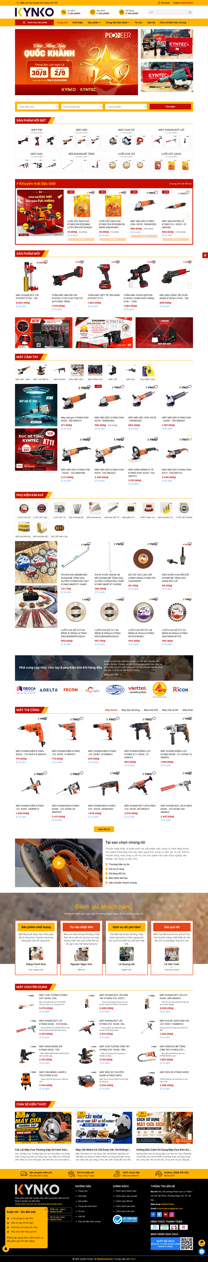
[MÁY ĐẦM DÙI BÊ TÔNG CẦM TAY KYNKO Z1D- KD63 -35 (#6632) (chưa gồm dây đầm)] (147, 1055)
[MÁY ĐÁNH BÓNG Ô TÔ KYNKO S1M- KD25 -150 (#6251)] (143, 451)
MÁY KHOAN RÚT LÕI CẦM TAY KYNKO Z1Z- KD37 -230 (113, 997)
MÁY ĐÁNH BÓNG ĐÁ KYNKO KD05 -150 (50, 1048)
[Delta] (48, 689)
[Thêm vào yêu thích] (93, 192)
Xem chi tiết (111, 674)
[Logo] (34, 12)
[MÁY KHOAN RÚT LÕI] (171, 138)
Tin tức (138, 22)
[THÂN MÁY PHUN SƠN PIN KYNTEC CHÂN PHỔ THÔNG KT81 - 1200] (139, 276)
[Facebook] (153, 1214)
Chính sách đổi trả (124, 1201)
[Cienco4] (159, 689)
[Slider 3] (76, 60)
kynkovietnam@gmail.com (170, 1208)
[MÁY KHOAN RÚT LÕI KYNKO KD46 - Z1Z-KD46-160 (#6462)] (176, 787)
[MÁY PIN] (37, 138)
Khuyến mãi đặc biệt (37, 183)
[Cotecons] (92, 689)
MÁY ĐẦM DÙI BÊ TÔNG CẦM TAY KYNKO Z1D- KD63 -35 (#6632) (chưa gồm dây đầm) (173, 1048)
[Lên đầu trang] (202, 1235)
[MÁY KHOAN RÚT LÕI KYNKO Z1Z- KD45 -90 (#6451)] (140, 787)
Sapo (133, 1258)
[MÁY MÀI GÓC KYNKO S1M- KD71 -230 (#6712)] (177, 451)
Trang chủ (62, 22)
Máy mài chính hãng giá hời (23, 1231)
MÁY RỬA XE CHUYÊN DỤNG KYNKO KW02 (111, 1074)
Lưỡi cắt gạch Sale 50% (22, 1218)
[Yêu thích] (99, 12)
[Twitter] (159, 1214)
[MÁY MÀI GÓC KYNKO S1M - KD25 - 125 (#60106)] (76, 451)
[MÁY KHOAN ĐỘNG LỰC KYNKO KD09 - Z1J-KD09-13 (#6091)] (176, 732)
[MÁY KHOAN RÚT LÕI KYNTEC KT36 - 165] (32, 276)
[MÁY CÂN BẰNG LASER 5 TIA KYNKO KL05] (26, 1081)
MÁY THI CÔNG (27, 710)
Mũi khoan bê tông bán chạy (24, 1227)
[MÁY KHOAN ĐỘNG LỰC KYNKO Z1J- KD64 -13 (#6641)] (140, 732)
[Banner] (167, 44)
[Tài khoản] (164, 3)
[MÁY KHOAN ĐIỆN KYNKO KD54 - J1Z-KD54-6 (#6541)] (31, 732)
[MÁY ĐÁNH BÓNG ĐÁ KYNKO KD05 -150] (26, 1055)
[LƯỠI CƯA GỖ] (126, 162)
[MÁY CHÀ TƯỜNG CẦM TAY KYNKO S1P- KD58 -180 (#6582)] (86, 1055)
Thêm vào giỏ (78, 222)
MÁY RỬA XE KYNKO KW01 (174, 1072)
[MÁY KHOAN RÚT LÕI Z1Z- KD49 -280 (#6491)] (147, 1004)
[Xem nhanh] (89, 222)
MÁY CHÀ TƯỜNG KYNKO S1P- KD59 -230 (53, 997)
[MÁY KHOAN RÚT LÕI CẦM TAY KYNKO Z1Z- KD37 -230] (86, 1004)
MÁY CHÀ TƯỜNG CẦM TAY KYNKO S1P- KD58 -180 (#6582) (114, 1048)
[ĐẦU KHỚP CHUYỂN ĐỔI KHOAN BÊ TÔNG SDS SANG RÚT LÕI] (177, 556)
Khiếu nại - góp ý (58, 1210)
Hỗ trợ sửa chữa (57, 1218)
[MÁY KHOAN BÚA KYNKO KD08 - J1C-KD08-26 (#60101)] (67, 787)
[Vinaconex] (115, 689)
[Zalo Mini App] (172, 1243)
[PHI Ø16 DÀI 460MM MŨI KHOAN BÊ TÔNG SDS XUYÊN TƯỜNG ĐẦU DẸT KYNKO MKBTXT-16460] (76, 556)
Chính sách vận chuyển (126, 1196)
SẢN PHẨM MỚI (28, 253)
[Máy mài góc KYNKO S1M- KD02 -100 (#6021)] (76, 399)
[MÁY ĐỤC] (37, 162)
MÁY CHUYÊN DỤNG (31, 987)
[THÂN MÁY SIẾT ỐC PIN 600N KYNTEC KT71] (104, 276)
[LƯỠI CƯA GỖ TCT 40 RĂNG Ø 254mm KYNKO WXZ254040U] (143, 612)
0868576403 (167, 1204)
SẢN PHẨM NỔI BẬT (31, 120)
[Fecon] (70, 689)
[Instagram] (171, 1214)
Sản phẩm (93, 22)
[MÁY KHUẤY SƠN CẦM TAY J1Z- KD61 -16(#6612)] (147, 1029)
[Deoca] (26, 689)
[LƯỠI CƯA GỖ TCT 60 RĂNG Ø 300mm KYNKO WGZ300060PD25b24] (76, 612)
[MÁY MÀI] (81, 138)
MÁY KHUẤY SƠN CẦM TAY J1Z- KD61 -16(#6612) (174, 1022)
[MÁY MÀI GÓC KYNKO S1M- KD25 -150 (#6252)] (109, 451)
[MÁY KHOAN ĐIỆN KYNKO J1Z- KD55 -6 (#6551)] (67, 732)
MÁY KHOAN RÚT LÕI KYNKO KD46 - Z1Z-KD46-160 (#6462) (53, 1022)
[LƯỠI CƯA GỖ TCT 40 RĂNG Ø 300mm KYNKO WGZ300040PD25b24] (109, 612)
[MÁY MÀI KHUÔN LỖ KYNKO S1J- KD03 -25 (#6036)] (175, 204)
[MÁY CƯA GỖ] (126, 138)
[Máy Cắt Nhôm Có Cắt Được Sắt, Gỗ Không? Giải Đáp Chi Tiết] (104, 1128)
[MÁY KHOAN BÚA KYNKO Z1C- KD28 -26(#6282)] (104, 787)
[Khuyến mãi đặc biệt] (40, 213)
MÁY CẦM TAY (27, 357)
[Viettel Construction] (137, 689)
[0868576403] (183, 3)
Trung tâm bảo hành (117, 22)
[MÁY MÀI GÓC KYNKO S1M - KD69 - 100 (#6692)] (177, 399)
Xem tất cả (104, 829)
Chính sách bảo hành (125, 1206)
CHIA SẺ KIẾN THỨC (31, 1104)
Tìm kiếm (170, 106)
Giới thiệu (77, 22)
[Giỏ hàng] (128, 12)
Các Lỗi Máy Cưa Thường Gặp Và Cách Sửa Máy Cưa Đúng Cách (41, 1149)
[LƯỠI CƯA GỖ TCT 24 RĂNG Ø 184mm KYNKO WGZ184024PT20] (177, 612)
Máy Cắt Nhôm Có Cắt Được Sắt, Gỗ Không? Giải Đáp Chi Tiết (102, 1149)
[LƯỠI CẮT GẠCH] (171, 162)
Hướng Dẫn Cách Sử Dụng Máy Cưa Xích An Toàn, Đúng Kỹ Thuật (162, 1149)
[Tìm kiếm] (190, 12)
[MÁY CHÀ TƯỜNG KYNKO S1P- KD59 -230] (26, 1004)
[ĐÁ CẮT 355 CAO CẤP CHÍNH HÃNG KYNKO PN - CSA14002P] (143, 556)
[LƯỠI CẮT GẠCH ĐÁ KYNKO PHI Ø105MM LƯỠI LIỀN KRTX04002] (81, 204)
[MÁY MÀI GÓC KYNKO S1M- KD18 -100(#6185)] (144, 204)
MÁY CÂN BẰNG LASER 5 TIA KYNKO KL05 (52, 1074)
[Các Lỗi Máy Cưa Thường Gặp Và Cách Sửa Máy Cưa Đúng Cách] (43, 1128)
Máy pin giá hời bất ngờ (22, 1222)
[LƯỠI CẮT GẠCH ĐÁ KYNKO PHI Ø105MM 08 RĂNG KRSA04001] (112, 204)
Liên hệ (151, 22)
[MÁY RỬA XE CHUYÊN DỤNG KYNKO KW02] (86, 1081)
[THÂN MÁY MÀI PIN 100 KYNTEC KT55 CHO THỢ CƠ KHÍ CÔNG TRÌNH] (68, 276)
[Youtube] (165, 1214)
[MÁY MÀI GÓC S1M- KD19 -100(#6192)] (143, 399)
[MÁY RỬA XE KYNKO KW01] (147, 1081)
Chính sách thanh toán (126, 1191)
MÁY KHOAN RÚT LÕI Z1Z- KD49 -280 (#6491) (174, 997)
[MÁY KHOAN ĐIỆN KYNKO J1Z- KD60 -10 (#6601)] (104, 732)
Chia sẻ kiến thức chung (173, 22)
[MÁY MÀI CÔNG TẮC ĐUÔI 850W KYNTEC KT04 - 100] (175, 276)
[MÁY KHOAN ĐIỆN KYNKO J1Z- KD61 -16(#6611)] (31, 787)
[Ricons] (181, 689)
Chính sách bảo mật (125, 1211)
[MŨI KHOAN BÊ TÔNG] (81, 162)
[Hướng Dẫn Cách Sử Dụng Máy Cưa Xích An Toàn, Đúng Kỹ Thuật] (164, 1128)
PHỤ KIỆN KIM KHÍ (29, 495)
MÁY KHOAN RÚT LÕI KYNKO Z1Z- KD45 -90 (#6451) (111, 1022)
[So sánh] (70, 12)
